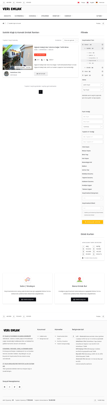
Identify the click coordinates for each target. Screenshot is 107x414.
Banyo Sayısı (86, 151)
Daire (91, 52)
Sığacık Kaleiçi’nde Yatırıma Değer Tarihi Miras (51, 47)
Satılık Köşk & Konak (15, 23)
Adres (84, 80)
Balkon (84, 166)
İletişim (99, 16)
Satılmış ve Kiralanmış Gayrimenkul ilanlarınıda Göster (93, 214)
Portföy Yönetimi (62, 341)
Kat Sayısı (85, 158)
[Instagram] (9, 387)
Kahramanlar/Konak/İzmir (84, 364)
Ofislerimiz (45, 16)
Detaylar (42, 74)
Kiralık (90, 67)
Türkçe (83, 2)
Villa (91, 63)
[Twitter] (14, 387)
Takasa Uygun (87, 189)
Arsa (87, 71)
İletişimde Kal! (44, 339)
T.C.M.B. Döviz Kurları (90, 258)
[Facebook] (4, 387)
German (101, 2)
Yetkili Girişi (101, 400)
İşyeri (88, 75)
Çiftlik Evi (92, 55)
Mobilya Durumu (87, 174)
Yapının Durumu (87, 178)
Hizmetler (56, 16)
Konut (88, 44)
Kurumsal (32, 16)
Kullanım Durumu (87, 181)
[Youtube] (19, 387)
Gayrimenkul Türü (88, 40)
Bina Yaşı (85, 155)
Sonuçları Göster (93, 222)
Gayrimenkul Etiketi (88, 203)
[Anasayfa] (3, 23)
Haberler (68, 16)
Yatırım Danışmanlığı (63, 344)
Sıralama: (58, 40)
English (92, 2)
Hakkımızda (43, 336)
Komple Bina (93, 58)
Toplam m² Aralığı (88, 132)
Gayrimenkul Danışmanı (90, 193)
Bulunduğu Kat (87, 162)
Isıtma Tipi (85, 170)
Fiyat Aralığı (86, 112)
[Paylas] (103, 23)
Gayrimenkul (19, 16)
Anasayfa (7, 16)
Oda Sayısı (85, 147)
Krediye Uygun (87, 185)
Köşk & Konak (93, 60)
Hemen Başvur (28, 299)
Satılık (90, 48)
